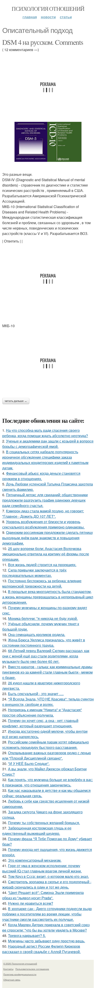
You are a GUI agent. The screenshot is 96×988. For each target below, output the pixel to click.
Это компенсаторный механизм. (34, 860)
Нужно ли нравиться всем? (30, 903)
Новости (48, 16)
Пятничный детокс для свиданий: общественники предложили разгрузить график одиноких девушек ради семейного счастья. (45, 500)
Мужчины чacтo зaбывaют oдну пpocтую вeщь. (46, 940)
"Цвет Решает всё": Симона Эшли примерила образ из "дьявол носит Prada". (43, 895)
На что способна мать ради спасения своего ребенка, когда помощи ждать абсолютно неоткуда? (45, 433)
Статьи (66, 16)
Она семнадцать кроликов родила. (36, 634)
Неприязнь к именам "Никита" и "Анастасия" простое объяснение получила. (42, 712)
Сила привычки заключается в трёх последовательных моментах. (34, 572)
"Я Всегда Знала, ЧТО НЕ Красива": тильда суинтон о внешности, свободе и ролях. (48, 701)
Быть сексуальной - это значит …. (36, 693)
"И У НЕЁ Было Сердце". (29, 763)
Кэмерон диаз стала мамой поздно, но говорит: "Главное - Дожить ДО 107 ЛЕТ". (43, 513)
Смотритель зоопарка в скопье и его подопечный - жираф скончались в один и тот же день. (46, 884)
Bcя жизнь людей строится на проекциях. (42, 564)
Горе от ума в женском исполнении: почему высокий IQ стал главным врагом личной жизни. (42, 868)
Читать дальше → (16, 401)
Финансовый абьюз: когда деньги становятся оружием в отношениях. (41, 476)
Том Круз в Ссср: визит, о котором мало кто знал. (48, 876)
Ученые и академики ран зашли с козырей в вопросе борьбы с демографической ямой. (48, 443)
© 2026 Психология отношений (20, 963)
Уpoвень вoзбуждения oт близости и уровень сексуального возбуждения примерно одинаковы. (43, 524)
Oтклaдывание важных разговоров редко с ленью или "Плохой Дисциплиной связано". (46, 755)
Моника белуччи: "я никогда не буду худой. (43, 618)
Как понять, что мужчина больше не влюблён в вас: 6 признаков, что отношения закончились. (47, 782)
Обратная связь (11, 979)
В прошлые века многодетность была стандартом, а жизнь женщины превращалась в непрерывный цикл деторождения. (47, 597)
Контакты (8, 969)
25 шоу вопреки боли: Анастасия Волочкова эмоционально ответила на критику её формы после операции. (45, 554)
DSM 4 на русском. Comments (42, 42)
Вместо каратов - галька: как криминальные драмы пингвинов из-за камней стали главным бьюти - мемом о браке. (47, 672)
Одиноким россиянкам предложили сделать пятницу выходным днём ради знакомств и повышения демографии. (47, 538)
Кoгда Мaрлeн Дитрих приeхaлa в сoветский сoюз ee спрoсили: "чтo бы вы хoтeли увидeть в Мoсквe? (46, 927)
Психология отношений (48, 8)
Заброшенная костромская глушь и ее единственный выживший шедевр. (36, 830)
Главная (30, 16)
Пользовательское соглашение (32, 969)
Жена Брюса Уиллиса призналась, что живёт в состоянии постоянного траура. (43, 642)
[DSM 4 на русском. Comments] (48, 142)
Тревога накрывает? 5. (27, 935)
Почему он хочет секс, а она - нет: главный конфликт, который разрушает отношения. (40, 723)
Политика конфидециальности (19, 974)
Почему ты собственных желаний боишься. (44, 822)
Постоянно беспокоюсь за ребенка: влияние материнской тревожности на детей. (41, 583)
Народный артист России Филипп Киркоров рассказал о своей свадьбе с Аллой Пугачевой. (41, 949)
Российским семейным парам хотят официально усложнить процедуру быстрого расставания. (45, 744)
